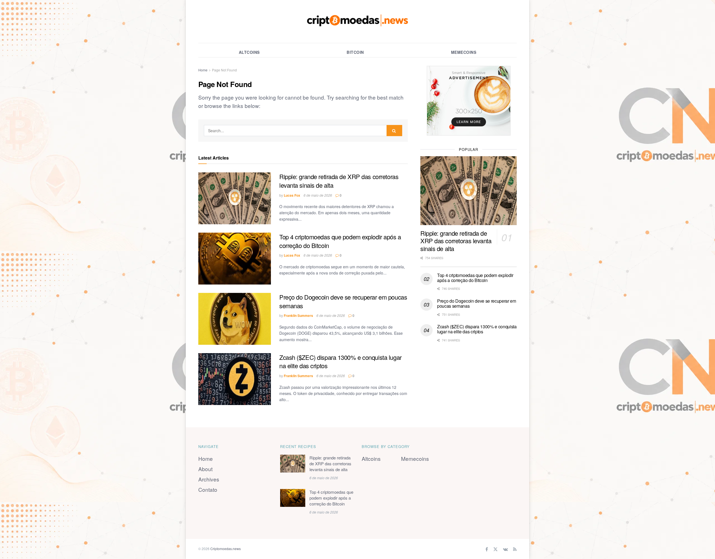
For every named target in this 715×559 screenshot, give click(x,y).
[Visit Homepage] (357, 21)
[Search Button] (394, 130)
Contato (207, 489)
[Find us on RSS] (515, 548)
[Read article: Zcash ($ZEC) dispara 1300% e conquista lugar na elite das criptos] (234, 379)
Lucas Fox (292, 195)
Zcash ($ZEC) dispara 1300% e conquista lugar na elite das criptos (340, 361)
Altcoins (249, 52)
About (205, 469)
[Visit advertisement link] (468, 101)
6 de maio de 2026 (318, 195)
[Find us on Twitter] (495, 548)
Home (203, 70)
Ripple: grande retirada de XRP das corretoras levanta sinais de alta (338, 180)
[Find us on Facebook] (486, 548)
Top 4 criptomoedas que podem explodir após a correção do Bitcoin (340, 241)
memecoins (463, 52)
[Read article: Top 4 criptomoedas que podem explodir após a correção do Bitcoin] (234, 259)
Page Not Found (224, 70)
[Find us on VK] (505, 548)
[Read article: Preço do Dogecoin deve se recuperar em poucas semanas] (234, 319)
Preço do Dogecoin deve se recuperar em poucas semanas (343, 301)
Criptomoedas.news (225, 548)
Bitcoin (355, 52)
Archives (208, 479)
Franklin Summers (298, 315)
